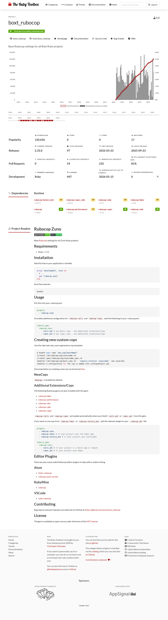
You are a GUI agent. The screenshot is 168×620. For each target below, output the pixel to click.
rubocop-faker (44, 396)
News (11, 552)
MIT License (92, 521)
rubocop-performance (48, 399)
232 (101, 163)
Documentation (15, 549)
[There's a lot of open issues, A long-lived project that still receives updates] (93, 210)
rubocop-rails (44, 403)
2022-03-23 (106, 150)
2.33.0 (38, 150)
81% (133, 163)
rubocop (42, 487)
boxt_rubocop (24, 22)
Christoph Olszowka (56, 546)
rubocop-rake (44, 407)
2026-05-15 (106, 176)
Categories (13, 543)
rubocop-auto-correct (48, 476)
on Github (90, 554)
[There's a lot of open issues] (61, 200)
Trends (11, 546)
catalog (95, 551)
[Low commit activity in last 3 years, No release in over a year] (157, 200)
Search (11, 555)
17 (132, 139)
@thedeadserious (55, 569)
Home (11, 540)
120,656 (40, 139)
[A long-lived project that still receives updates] (61, 210)
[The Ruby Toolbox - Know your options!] (24, 4)
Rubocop (43, 240)
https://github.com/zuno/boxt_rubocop (102, 510)
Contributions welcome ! (98, 559)
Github (73, 569)
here (83, 369)
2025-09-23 (138, 150)
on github (93, 543)
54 (68, 163)
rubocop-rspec (45, 410)
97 (68, 150)
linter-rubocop (45, 473)
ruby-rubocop (44, 498)
